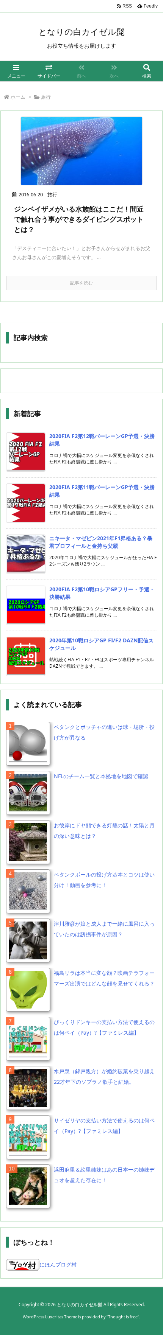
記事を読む (81, 283)
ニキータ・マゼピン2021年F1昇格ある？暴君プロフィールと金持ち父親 (100, 542)
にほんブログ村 (58, 1264)
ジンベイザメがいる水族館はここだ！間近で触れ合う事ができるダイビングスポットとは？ (79, 219)
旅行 (52, 194)
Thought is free (123, 1316)
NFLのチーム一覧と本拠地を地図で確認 (101, 776)
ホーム (18, 96)
